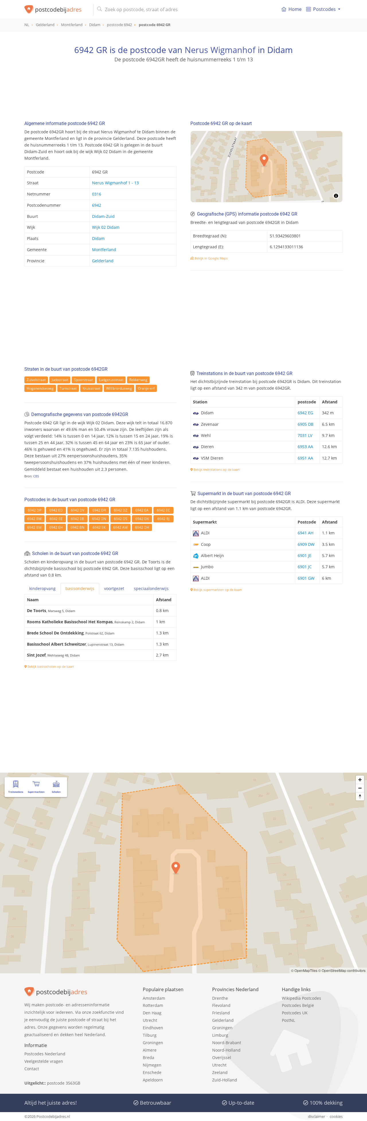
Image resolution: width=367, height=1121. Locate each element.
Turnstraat (68, 388)
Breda (148, 1057)
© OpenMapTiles (304, 970)
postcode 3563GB (63, 1083)
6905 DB (305, 424)
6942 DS (120, 518)
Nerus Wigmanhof (220, 49)
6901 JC (305, 566)
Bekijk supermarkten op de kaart (217, 589)
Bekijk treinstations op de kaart (216, 469)
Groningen (153, 1042)
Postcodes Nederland (44, 1053)
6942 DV (77, 510)
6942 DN (99, 518)
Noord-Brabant (226, 1042)
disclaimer (316, 1116)
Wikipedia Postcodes (301, 998)
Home (295, 9)
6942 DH (142, 527)
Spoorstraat (83, 379)
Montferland (104, 249)
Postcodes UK (295, 1012)
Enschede (152, 1072)
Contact (31, 1068)
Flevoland (221, 1005)
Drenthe (220, 998)
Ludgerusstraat (111, 379)
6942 (96, 205)
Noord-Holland (226, 1050)
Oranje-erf (146, 388)
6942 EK (99, 527)
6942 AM (120, 527)
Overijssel (221, 1057)
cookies (336, 1116)
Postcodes (324, 9)
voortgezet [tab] (114, 588)
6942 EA (142, 510)
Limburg (220, 1035)
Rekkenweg (138, 379)
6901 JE (304, 555)
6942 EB (77, 518)
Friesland (221, 1012)
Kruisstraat (91, 388)
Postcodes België (298, 1005)
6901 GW (306, 578)
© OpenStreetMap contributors (342, 970)
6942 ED (56, 510)
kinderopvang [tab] (42, 588)
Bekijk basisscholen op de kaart (50, 666)
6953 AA (305, 446)
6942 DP (34, 510)
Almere (150, 1050)
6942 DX (142, 518)
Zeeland (220, 1072)
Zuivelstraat (36, 379)
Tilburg (150, 1035)
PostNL (288, 1020)
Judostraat (60, 379)
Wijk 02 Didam (106, 227)
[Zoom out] (360, 788)
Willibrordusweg (119, 388)
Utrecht (150, 1020)
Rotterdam (153, 1005)
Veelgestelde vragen (43, 1061)
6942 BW (34, 518)
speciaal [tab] (151, 588)
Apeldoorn (153, 1080)
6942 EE (56, 518)
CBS (36, 476)
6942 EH (56, 527)
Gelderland (103, 260)
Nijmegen (152, 1065)
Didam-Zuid (103, 216)
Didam (98, 238)
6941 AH (305, 533)
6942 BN (77, 527)
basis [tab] (79, 588)
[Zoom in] (360, 780)
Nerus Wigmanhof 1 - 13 (115, 182)
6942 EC (163, 510)
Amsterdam (154, 998)
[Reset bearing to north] (360, 796)
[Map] (183, 873)
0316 (96, 194)
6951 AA (305, 458)
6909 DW (306, 544)
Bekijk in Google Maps (211, 258)
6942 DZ (120, 510)
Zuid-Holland (224, 1080)
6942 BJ (163, 518)
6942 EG (305, 412)
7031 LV (305, 435)
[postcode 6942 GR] (56, 9)
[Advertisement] (183, 89)
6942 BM (34, 527)
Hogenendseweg (40, 388)
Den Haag (152, 1012)
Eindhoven (153, 1027)
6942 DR (99, 510)
